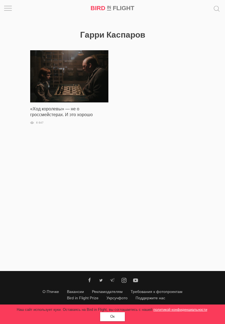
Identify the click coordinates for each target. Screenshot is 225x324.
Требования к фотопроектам (156, 291)
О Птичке (51, 291)
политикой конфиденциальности (180, 310)
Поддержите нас (150, 298)
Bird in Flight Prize (83, 298)
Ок (112, 316)
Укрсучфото (117, 298)
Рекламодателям (107, 291)
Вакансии (75, 291)
